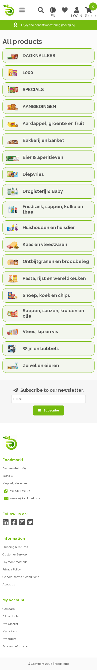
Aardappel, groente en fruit (53, 123)
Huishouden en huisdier (49, 227)
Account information (16, 646)
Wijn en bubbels (41, 348)
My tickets (9, 631)
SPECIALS (33, 89)
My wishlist (10, 624)
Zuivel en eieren (41, 365)
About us (8, 584)
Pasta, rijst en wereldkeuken (54, 278)
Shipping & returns (15, 547)
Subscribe (51, 410)
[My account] (77, 9)
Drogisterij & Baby (43, 191)
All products (10, 616)
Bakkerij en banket (43, 140)
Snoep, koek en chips (46, 295)
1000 (28, 72)
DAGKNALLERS (39, 55)
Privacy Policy (11, 569)
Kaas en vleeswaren (45, 244)
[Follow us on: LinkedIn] (5, 522)
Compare (8, 609)
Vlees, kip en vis (40, 331)
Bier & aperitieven (43, 157)
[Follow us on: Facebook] (14, 522)
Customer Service (14, 554)
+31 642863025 (20, 491)
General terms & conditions (20, 577)
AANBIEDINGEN (39, 106)
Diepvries (33, 174)
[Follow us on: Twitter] (30, 522)
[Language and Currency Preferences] (53, 9)
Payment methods (14, 562)
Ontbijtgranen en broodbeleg (56, 261)
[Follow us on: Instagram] (22, 522)
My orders (9, 639)
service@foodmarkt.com (26, 498)
